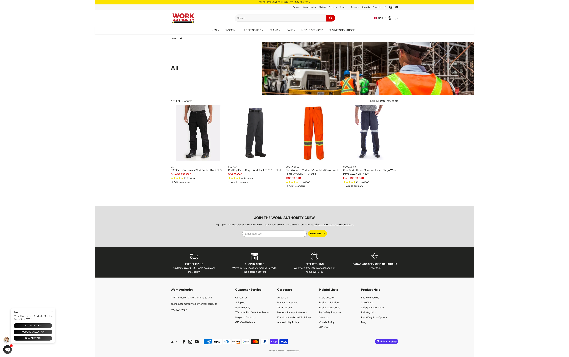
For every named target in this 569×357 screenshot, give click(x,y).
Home (173, 38)
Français (377, 7)
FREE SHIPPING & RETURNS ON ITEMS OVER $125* (283, 2)
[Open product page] (198, 136)
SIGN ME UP (317, 233)
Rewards (366, 7)
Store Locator (309, 7)
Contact (296, 7)
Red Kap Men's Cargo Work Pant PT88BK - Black (255, 170)
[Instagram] (390, 7)
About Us (344, 7)
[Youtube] (396, 7)
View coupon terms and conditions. (334, 224)
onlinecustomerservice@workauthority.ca (194, 303)
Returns (355, 7)
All (180, 38)
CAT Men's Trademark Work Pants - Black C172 (196, 170)
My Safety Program (328, 7)
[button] (285, 18)
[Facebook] (384, 7)
